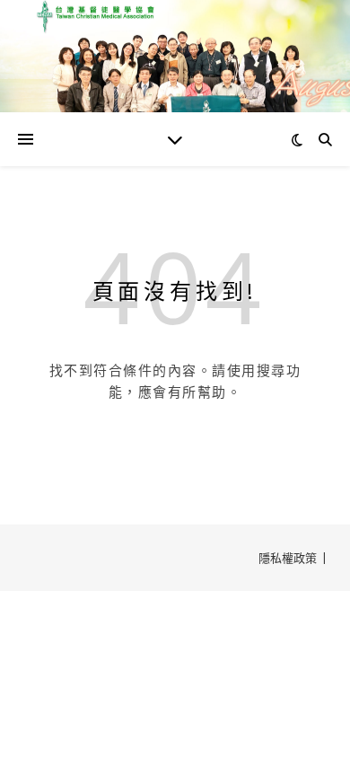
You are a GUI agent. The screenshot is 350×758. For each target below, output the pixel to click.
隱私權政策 (287, 558)
